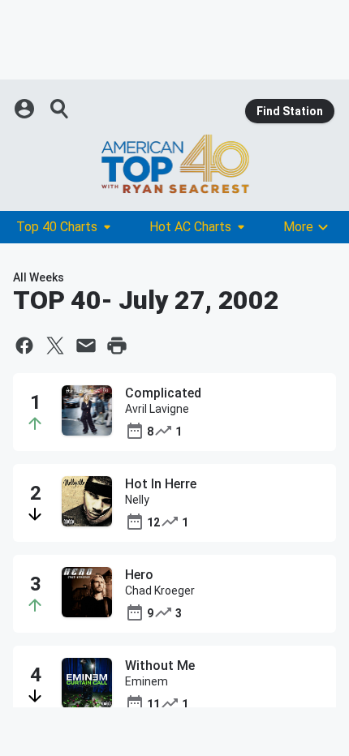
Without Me (160, 665)
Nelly (137, 499)
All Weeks (38, 277)
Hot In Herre (160, 484)
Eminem (146, 681)
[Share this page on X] (55, 345)
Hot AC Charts (190, 226)
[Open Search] (60, 108)
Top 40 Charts (56, 226)
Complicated (163, 393)
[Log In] (26, 108)
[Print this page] (117, 345)
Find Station (289, 111)
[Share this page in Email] (86, 345)
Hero (139, 574)
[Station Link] (174, 163)
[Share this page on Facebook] (24, 345)
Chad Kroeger (160, 590)
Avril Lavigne (157, 408)
